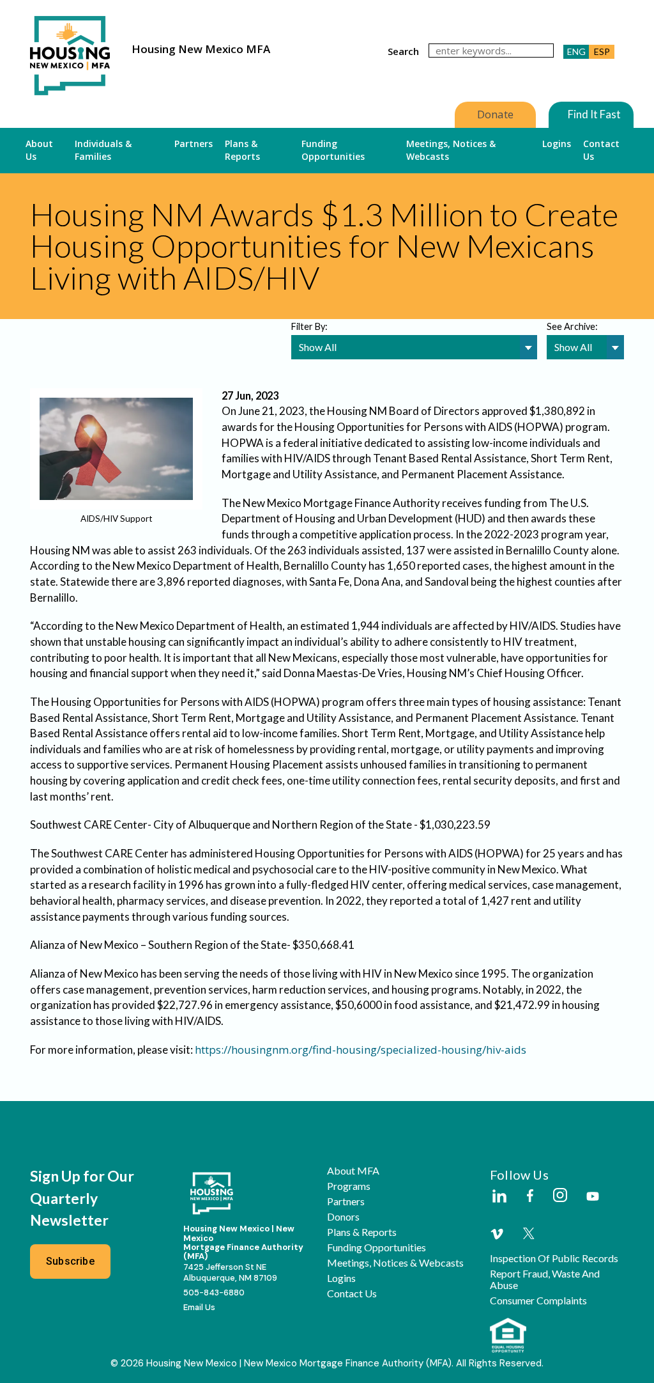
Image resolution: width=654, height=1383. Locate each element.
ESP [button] (602, 51)
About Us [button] (39, 149)
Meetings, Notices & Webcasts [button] (451, 149)
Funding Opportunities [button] (333, 149)
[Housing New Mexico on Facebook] (530, 1196)
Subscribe (70, 1261)
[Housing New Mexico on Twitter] (529, 1234)
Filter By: (309, 326)
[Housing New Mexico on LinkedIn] (499, 1197)
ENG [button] (576, 51)
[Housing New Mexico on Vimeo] (497, 1234)
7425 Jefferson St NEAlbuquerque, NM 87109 (230, 1272)
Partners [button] (193, 143)
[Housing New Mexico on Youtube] (592, 1197)
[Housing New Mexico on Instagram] (559, 1196)
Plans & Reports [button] (242, 149)
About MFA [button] (353, 1170)
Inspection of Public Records (554, 1258)
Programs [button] (348, 1186)
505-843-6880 (214, 1292)
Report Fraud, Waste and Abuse (545, 1279)
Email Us (199, 1307)
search (403, 51)
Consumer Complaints (538, 1300)
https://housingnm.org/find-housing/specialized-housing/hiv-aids (360, 1049)
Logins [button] (556, 143)
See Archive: (572, 326)
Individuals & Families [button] (103, 149)
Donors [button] (343, 1217)
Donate (495, 114)
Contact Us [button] (601, 149)
